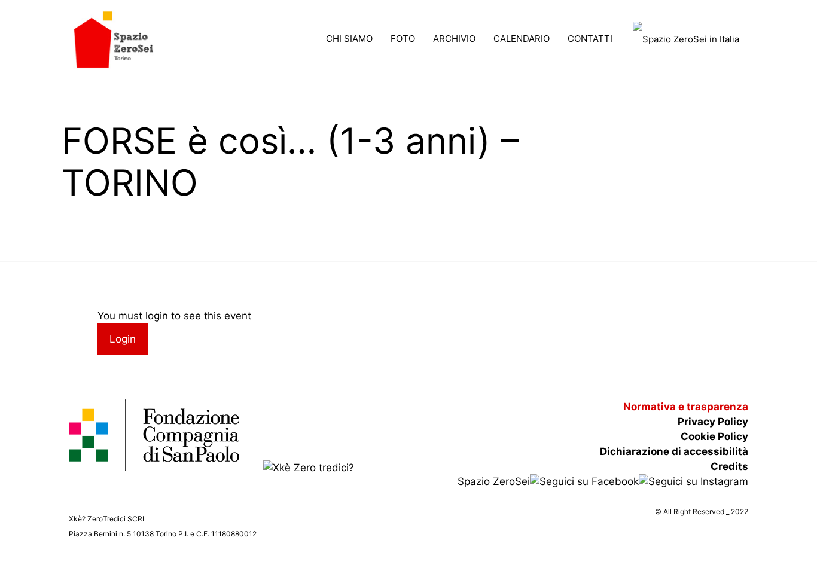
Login (122, 339)
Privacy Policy (713, 422)
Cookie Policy (714, 436)
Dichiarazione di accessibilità (674, 451)
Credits (729, 466)
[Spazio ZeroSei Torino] (113, 39)
